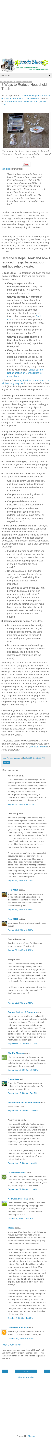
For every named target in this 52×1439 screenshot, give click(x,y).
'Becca (11, 1228)
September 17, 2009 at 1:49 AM (22, 1163)
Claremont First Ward (18, 1327)
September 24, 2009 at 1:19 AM (22, 1189)
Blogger (31, 1436)
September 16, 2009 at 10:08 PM (23, 1110)
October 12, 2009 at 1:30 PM (21, 1338)
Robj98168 (13, 890)
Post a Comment (11, 1344)
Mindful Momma (38, 746)
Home (26, 1371)
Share (6, 763)
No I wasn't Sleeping (18, 1199)
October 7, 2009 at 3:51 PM (20, 1218)
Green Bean (13, 1079)
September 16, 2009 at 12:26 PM (23, 1070)
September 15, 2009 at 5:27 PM (22, 1044)
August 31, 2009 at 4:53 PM (20, 950)
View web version (26, 1377)
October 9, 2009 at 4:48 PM (20, 1318)
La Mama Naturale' (17, 1172)
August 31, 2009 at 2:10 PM (20, 880)
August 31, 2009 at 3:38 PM (20, 909)
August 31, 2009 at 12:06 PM (21, 804)
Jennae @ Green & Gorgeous (22, 1012)
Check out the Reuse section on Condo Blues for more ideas (25, 372)
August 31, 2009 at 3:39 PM (20, 930)
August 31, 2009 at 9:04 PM (20, 1003)
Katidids (5, 169)
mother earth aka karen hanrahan (24, 1102)
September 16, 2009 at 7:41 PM (22, 1093)
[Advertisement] (26, 30)
